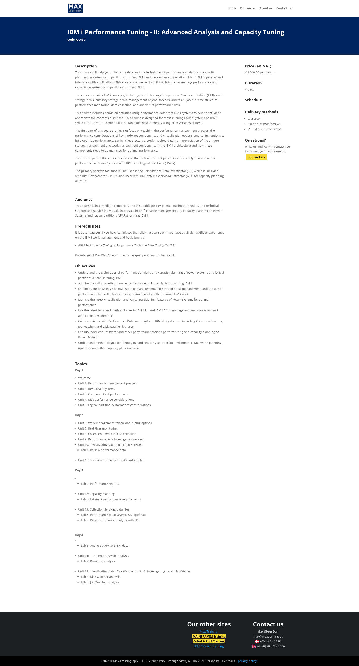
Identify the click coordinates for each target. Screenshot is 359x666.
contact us (256, 157)
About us (265, 8)
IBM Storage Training (209, 646)
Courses (245, 8)
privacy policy (247, 661)
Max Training (209, 631)
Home (231, 8)
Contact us (284, 8)
